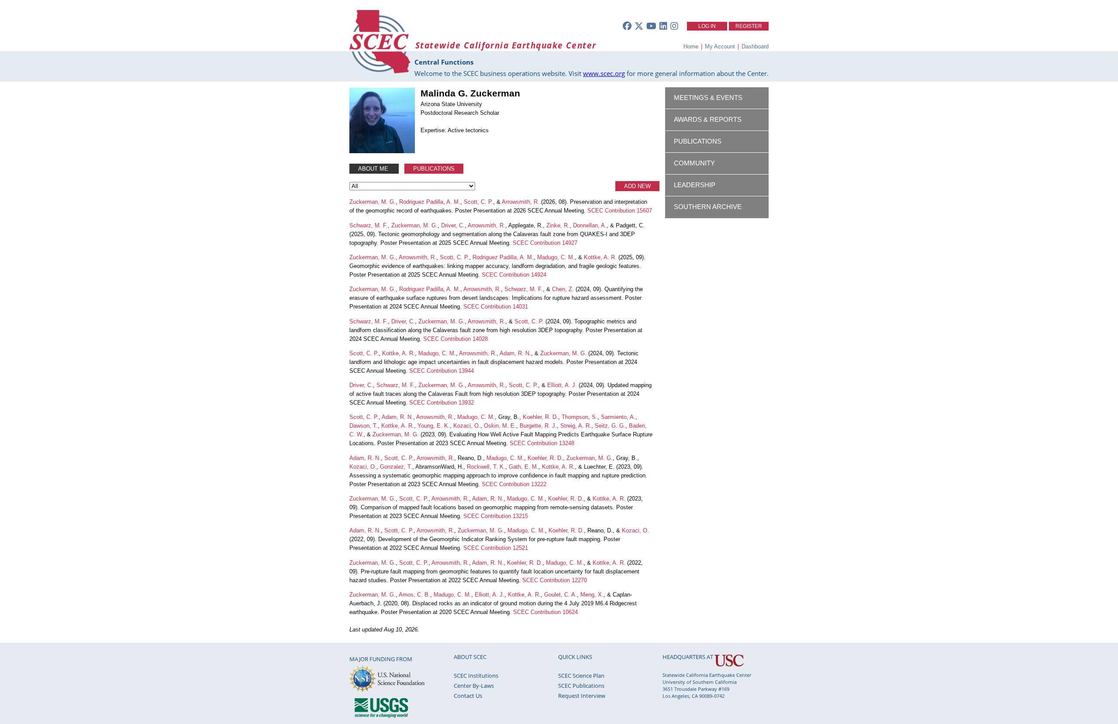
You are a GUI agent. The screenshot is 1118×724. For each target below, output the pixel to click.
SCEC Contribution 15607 (619, 210)
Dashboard (755, 46)
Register (748, 26)
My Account (720, 46)
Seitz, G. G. (610, 425)
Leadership (694, 185)
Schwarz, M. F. (368, 225)
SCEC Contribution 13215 (495, 516)
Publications (434, 168)
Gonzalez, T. (396, 466)
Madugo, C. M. (556, 257)
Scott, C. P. (478, 202)
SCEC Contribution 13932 (441, 402)
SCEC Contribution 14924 (514, 274)
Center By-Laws (474, 686)
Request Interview (581, 696)
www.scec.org (604, 73)
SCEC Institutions (476, 675)
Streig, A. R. (575, 425)
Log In (707, 26)
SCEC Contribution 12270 (554, 580)
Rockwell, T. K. (486, 466)
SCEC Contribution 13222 (514, 484)
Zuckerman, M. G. (372, 202)
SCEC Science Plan (581, 675)
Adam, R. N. (515, 353)
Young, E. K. (434, 425)
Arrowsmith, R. (520, 202)
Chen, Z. (563, 289)
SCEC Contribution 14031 (495, 306)
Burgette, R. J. (538, 425)
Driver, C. (453, 225)
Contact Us (468, 696)
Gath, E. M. (523, 466)
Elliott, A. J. (562, 385)
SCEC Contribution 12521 (495, 548)
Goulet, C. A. (560, 594)
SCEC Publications (581, 686)
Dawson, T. (363, 425)
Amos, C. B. (414, 594)
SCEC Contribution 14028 (455, 339)
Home (690, 46)
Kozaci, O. (466, 425)
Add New (637, 186)
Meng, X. (592, 594)
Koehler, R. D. (540, 417)
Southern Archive (708, 206)
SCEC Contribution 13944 (441, 370)
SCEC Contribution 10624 (545, 612)
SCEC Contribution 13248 (542, 443)
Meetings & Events (708, 97)
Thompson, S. (579, 417)
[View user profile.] (382, 151)
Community (694, 163)
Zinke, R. (557, 225)
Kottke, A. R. (600, 257)
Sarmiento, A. (618, 417)
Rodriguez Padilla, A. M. (429, 202)
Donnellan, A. (590, 225)
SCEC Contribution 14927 (545, 243)
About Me (374, 168)
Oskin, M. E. (500, 425)
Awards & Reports (708, 119)
